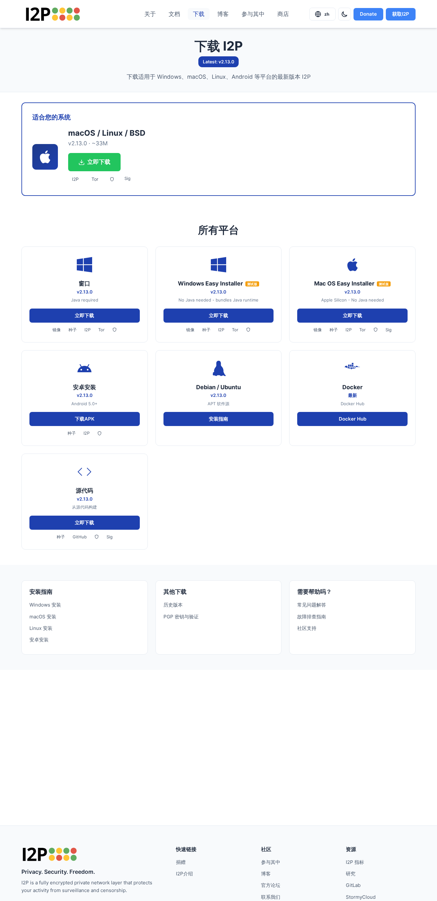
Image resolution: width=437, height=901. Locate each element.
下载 (198, 14)
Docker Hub (352, 419)
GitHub (80, 536)
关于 (150, 14)
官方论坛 (270, 885)
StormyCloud (361, 897)
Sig (127, 178)
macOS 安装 (42, 617)
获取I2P (400, 14)
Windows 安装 (45, 605)
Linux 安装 (40, 628)
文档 (174, 14)
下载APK (84, 419)
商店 (283, 14)
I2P (75, 179)
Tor (94, 179)
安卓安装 (39, 640)
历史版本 (173, 605)
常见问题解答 (311, 605)
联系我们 (270, 897)
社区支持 (306, 628)
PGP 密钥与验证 (181, 617)
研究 (350, 874)
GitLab (353, 885)
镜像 (56, 329)
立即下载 (98, 161)
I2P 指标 (355, 862)
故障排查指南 (311, 617)
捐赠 (181, 862)
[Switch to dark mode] (344, 14)
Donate (368, 14)
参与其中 (253, 14)
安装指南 (218, 419)
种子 (72, 329)
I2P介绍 (184, 874)
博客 (223, 14)
